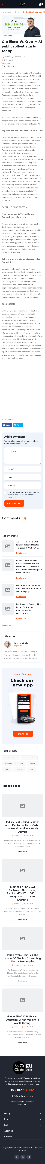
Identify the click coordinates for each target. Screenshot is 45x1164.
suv (31, 769)
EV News (7, 63)
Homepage (6, 12)
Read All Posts (7, 625)
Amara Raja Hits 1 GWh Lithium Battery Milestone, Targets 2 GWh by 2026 (28, 545)
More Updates (8, 419)
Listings (8, 1113)
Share (8, 425)
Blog (17, 12)
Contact (8, 1136)
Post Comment (14, 503)
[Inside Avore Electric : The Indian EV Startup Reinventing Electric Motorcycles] (8, 609)
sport (7, 769)
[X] (22, 1157)
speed (32, 764)
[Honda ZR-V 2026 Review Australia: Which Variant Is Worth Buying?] (8, 590)
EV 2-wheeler (29, 758)
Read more (21, 553)
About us (8, 1130)
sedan (21, 764)
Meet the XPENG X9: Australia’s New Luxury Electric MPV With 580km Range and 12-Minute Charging (22, 893)
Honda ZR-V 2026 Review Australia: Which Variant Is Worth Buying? (28, 588)
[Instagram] (28, 1157)
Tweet (19, 425)
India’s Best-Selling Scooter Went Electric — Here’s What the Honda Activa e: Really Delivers (22, 826)
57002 (22, 1090)
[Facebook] (16, 1157)
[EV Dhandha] (23, 4)
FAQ (6, 1125)
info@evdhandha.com (22, 1096)
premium (8, 764)
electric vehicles (11, 758)
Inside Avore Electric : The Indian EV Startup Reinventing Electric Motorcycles (28, 608)
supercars (19, 769)
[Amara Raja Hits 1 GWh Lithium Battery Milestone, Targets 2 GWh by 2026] (8, 546)
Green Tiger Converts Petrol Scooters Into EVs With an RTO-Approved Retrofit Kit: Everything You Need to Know (29, 566)
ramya (7, 57)
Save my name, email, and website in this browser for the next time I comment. (23, 494)
